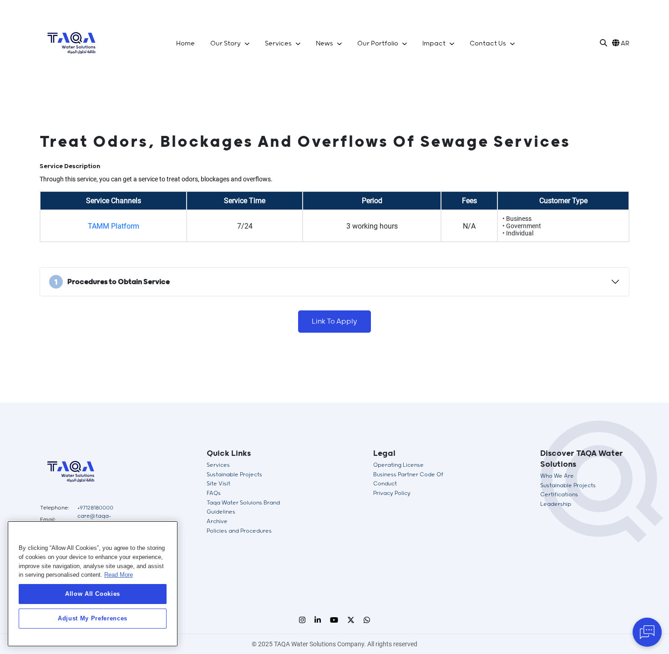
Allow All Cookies (92, 593)
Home (185, 43)
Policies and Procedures (239, 531)
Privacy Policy (392, 493)
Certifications (559, 495)
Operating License (398, 465)
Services (218, 465)
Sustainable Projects (234, 475)
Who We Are (557, 476)
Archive (217, 521)
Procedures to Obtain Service (112, 282)
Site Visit (218, 484)
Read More (118, 574)
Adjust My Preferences (92, 618)
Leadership (555, 504)
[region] (92, 584)
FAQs (214, 493)
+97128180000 (95, 508)
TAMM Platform (113, 226)
